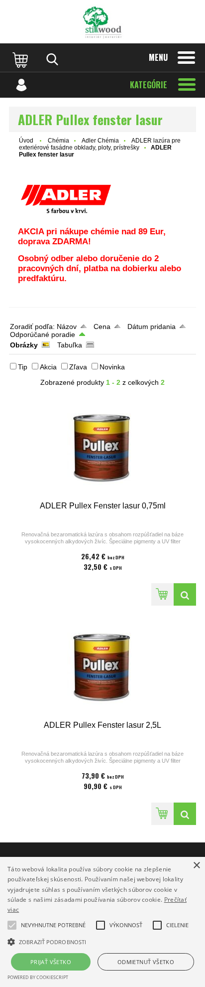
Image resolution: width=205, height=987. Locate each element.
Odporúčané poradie (42, 334)
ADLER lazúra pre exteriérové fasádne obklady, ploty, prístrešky (100, 144)
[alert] (102, 922)
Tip (22, 367)
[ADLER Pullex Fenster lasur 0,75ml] (102, 448)
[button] (53, 925)
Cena (102, 326)
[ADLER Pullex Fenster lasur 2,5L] (102, 668)
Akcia (48, 367)
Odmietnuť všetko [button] (145, 962)
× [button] (196, 865)
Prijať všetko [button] (50, 962)
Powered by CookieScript (37, 977)
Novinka (112, 367)
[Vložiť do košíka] (162, 594)
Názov (67, 326)
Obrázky (24, 345)
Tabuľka (69, 345)
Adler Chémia (100, 140)
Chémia (58, 140)
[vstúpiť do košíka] (21, 59)
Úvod (26, 140)
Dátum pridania (151, 326)
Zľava (78, 367)
